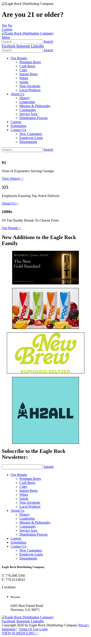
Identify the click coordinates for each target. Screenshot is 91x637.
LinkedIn (37, 46)
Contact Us (18, 130)
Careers (7, 29)
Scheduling (18, 126)
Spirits (23, 82)
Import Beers (28, 74)
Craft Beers (27, 66)
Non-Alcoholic (29, 86)
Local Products (29, 90)
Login (43, 629)
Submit (48, 467)
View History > (12, 178)
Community (27, 110)
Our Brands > (11, 228)
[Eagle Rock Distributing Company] (28, 33)
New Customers (30, 134)
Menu (6, 37)
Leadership (27, 102)
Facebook (8, 46)
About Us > (10, 203)
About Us (17, 94)
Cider (23, 70)
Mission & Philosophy (35, 106)
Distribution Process (33, 118)
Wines (23, 78)
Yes (4, 25)
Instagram (23, 46)
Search (48, 41)
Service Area (28, 114)
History (24, 98)
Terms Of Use (28, 629)
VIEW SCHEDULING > (20, 633)
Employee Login (31, 138)
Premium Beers (30, 62)
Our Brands (19, 58)
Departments (28, 142)
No (10, 25)
